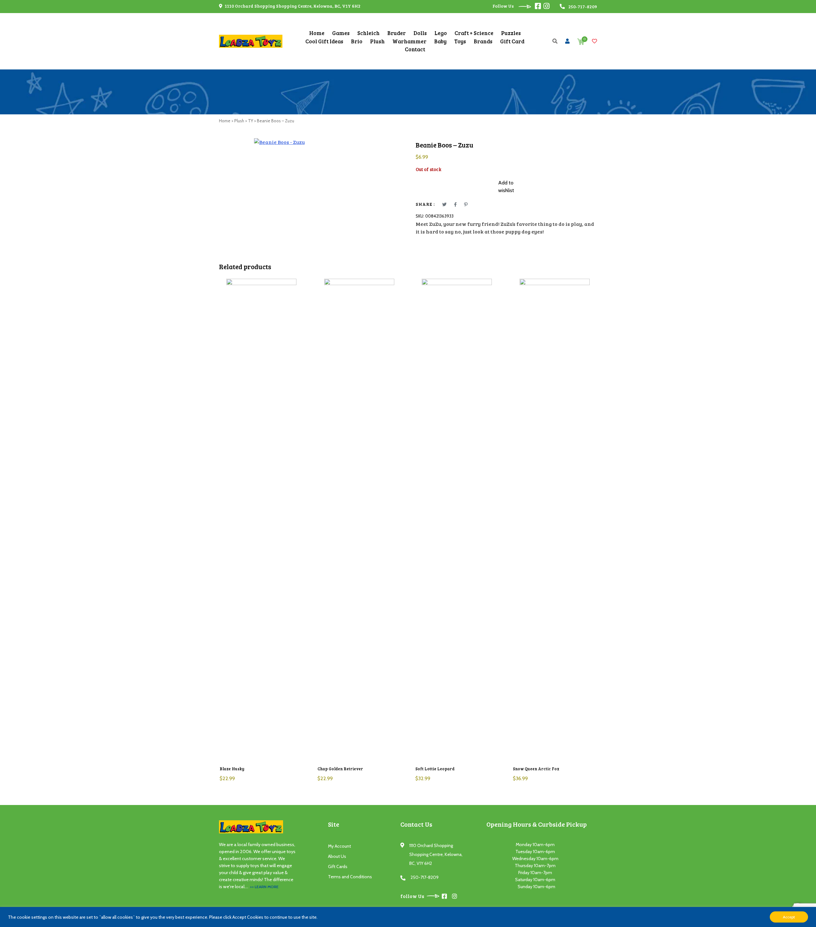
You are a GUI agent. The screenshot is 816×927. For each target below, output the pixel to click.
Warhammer (409, 41)
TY (250, 120)
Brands (483, 41)
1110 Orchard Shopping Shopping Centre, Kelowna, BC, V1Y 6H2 (292, 6)
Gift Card (512, 41)
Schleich (368, 33)
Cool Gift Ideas (324, 41)
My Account (339, 846)
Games (341, 33)
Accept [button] (789, 917)
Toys (460, 41)
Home (316, 33)
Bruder (396, 33)
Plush (377, 41)
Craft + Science (474, 33)
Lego (440, 33)
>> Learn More (264, 886)
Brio (356, 41)
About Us (337, 856)
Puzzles (511, 33)
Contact (415, 49)
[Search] (554, 41)
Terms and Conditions (350, 877)
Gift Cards (337, 866)
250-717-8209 (425, 877)
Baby (440, 41)
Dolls (420, 33)
